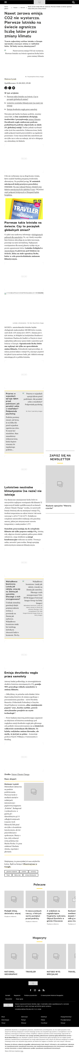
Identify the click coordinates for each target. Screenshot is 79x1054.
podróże (24, 871)
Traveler (15, 7)
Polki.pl (43, 1020)
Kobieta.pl (44, 1017)
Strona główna (6, 7)
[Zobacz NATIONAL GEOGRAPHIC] (14, 956)
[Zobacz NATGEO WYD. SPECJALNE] (56, 956)
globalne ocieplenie (12, 871)
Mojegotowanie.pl (66, 1017)
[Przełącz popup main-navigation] (5, 2)
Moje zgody (19, 999)
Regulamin (17, 995)
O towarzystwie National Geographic (52, 995)
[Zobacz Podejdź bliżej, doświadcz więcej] (14, 899)
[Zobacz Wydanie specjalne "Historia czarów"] (60, 484)
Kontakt (7, 995)
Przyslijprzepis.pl (66, 1020)
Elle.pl (3, 1017)
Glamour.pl (24, 1017)
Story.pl (63, 1023)
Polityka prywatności (30, 995)
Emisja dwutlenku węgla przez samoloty (22, 109)
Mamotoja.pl (5, 1020)
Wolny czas (17, 875)
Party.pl (23, 1020)
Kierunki (23, 7)
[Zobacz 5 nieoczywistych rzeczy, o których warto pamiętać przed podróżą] (35, 899)
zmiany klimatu (34, 119)
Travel (8, 875)
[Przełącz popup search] (73, 2)
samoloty (33, 871)
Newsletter (8, 999)
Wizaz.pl (23, 1023)
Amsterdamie (9, 251)
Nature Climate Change (20, 774)
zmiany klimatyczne (30, 875)
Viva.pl (3, 1023)
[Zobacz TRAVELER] (35, 956)
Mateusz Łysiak (10, 79)
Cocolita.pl (44, 1023)
